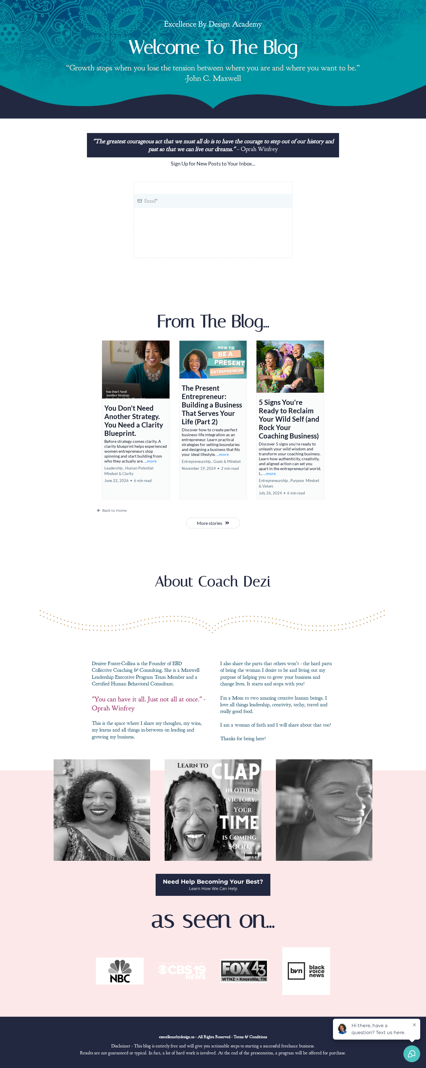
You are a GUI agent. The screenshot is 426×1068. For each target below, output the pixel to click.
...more (150, 461)
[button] (135, 420)
